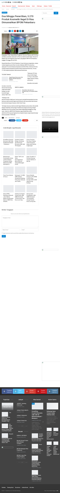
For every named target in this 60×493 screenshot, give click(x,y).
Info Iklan (32, 487)
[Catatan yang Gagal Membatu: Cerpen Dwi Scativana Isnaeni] (49, 443)
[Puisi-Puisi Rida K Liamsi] (55, 429)
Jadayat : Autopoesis (22, 415)
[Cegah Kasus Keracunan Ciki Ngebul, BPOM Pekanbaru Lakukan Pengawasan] (5, 79)
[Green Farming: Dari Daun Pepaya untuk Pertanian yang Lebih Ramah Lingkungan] (32, 134)
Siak (33, 403)
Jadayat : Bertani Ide (22, 420)
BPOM (6, 117)
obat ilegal (18, 117)
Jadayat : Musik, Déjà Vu (22, 410)
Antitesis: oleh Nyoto (22, 435)
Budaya (28, 6)
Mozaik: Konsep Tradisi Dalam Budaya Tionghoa (22, 442)
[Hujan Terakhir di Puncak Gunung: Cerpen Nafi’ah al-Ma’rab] (32, 151)
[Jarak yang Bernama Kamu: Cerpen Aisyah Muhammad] (55, 443)
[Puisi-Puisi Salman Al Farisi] (8, 170)
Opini (33, 6)
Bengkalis (4, 12)
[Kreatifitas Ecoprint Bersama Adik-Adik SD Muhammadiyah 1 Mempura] (8, 134)
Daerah (14, 6)
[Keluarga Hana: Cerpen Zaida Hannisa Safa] (52, 406)
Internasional (21, 6)
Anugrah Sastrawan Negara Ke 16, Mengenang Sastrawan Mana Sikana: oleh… (7, 438)
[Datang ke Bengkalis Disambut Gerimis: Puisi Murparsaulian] (49, 429)
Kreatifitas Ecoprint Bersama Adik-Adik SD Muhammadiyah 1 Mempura (37, 414)
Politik (50, 6)
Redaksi (4, 487)
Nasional (8, 6)
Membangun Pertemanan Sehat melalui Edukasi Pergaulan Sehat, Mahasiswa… (36, 463)
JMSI (57, 490)
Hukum (46, 6)
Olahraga (39, 6)
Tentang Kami (10, 487)
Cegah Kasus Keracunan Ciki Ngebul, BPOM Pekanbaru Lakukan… (16, 78)
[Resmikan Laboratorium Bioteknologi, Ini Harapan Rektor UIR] (18, 91)
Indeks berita (25, 487)
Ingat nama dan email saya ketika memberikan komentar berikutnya (18, 233)
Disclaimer (17, 487)
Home (3, 6)
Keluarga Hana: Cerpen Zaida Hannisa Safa (51, 413)
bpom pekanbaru (11, 117)
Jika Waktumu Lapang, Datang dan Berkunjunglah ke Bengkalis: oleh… (6, 417)
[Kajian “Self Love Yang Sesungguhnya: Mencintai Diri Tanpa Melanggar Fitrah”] (20, 151)
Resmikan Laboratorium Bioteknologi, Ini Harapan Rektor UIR (30, 91)
